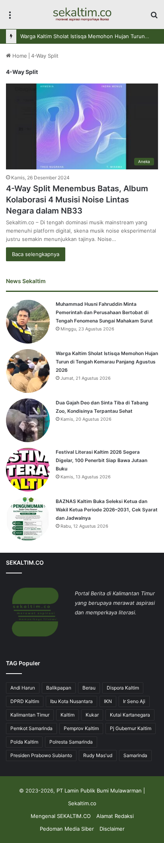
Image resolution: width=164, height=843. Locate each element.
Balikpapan (58, 688)
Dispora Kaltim (123, 688)
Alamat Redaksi (115, 816)
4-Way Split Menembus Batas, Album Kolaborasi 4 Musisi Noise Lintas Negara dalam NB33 (77, 200)
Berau (89, 688)
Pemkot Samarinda (31, 728)
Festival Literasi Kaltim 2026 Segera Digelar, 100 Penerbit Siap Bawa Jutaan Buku (101, 460)
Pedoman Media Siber (67, 829)
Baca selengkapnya (35, 254)
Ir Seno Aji (134, 701)
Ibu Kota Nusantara (71, 701)
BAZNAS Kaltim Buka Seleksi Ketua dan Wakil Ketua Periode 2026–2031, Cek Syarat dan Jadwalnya (107, 509)
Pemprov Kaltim (81, 728)
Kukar (92, 715)
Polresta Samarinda (71, 742)
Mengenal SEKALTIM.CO (61, 816)
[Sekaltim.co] (82, 14)
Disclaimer (112, 829)
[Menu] (10, 17)
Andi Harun (22, 688)
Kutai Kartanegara (130, 715)
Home (19, 55)
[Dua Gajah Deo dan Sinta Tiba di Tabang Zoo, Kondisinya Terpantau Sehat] (28, 420)
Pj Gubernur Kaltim (130, 728)
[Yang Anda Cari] (154, 17)
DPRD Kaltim (24, 701)
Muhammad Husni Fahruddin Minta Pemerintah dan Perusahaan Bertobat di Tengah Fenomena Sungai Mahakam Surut (104, 312)
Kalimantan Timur (29, 715)
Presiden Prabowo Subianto (41, 755)
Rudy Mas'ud (97, 755)
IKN (108, 701)
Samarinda (135, 755)
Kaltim (67, 715)
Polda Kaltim (24, 742)
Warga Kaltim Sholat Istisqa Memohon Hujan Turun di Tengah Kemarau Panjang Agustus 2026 (107, 361)
